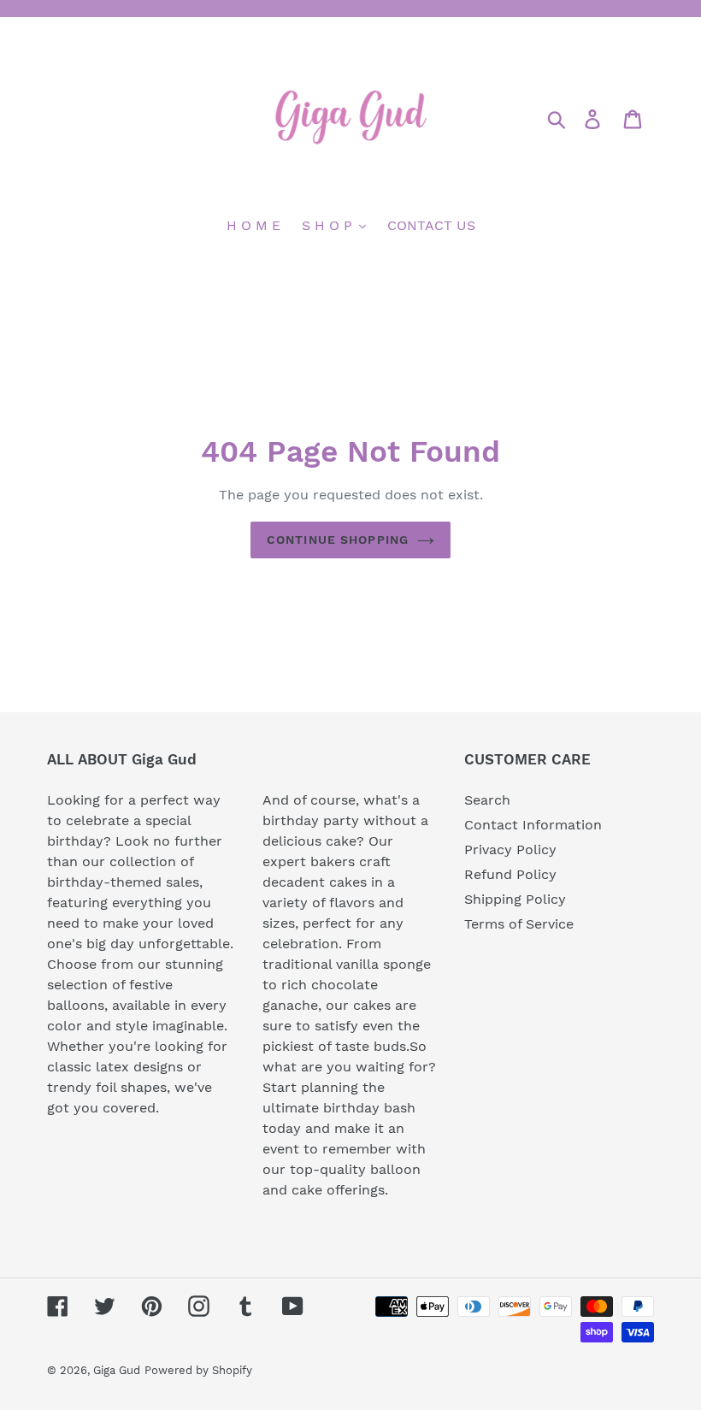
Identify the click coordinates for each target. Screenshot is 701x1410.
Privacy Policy (510, 849)
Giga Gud (116, 1370)
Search (487, 800)
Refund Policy (510, 874)
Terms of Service (519, 924)
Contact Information (533, 825)
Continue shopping (338, 539)
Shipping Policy (515, 899)
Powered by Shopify (198, 1370)
